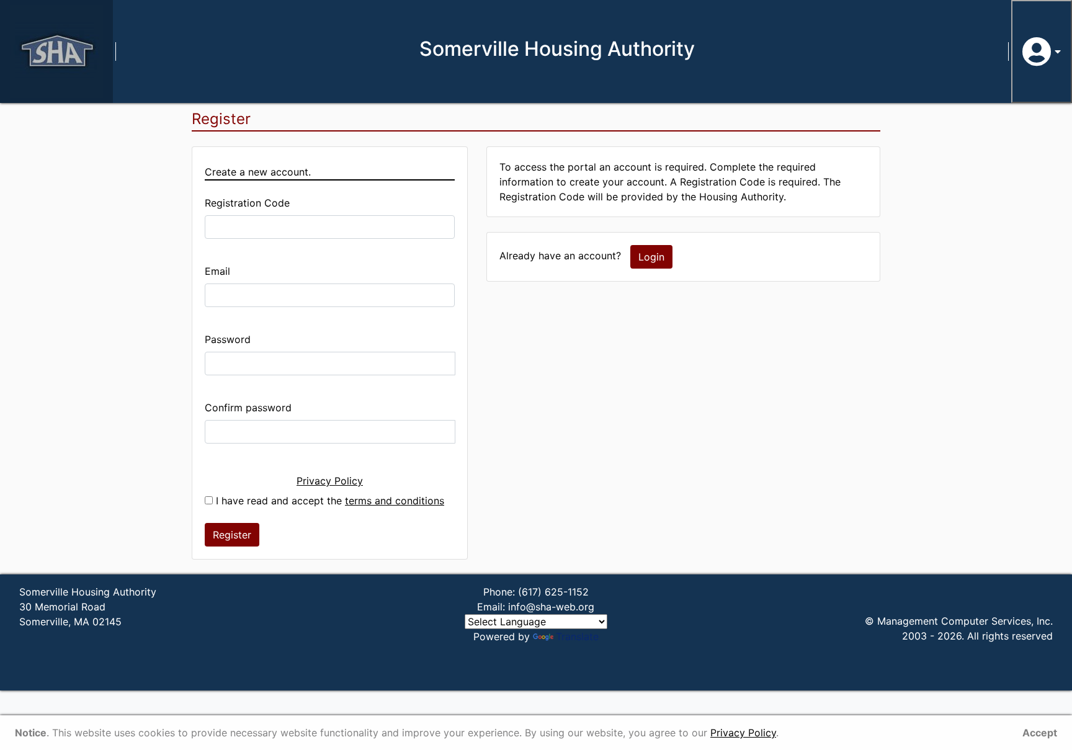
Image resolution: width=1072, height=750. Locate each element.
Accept (1039, 732)
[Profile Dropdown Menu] (1041, 51)
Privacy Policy (330, 481)
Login (651, 257)
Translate (577, 636)
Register (232, 535)
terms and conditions (394, 500)
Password (228, 339)
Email (217, 271)
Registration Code (247, 203)
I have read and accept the (328, 500)
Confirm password (248, 407)
